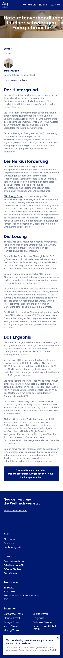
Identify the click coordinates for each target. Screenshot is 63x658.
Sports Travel (40, 614)
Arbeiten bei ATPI (14, 565)
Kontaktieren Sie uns (35, 5)
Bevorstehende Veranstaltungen (23, 596)
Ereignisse (38, 618)
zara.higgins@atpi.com (16, 80)
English (53, 650)
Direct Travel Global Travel (44, 627)
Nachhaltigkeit (12, 547)
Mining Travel (11, 630)
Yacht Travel (11, 626)
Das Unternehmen (14, 561)
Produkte (9, 543)
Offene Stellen (12, 569)
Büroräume (10, 573)
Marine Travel (12, 618)
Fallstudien (10, 592)
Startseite (9, 539)
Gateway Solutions (43, 622)
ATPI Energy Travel (13, 196)
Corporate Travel (14, 614)
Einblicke (9, 588)
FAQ (6, 600)
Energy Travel (12, 622)
